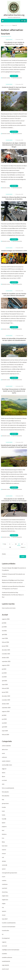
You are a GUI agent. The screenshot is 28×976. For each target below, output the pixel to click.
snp (3, 907)
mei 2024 (4, 723)
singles (3, 903)
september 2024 (6, 707)
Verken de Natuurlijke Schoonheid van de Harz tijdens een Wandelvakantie (14, 339)
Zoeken (4, 554)
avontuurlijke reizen (7, 765)
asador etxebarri (6, 761)
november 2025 (6, 653)
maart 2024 (5, 730)
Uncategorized (9, 39)
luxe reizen (4, 845)
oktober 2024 (5, 703)
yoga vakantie (5, 965)
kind (3, 830)
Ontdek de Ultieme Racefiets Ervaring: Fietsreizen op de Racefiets (14, 198)
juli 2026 (4, 623)
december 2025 (6, 650)
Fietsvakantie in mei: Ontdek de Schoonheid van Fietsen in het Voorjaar (14, 500)
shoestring (4, 892)
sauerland (4, 888)
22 (16, 544)
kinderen (4, 834)
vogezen (4, 942)
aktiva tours (5, 749)
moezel (4, 853)
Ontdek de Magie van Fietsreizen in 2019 (14, 250)
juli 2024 (4, 715)
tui (2, 934)
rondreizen (5, 884)
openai (3, 869)
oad (3, 857)
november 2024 (6, 700)
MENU (22, 21)
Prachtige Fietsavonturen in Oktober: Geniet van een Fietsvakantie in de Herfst (14, 391)
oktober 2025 (5, 657)
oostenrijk (4, 865)
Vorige (4, 544)
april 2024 (4, 727)
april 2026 (4, 634)
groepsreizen (5, 803)
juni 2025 (4, 673)
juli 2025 (4, 669)
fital (3, 799)
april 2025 (4, 680)
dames (3, 772)
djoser (3, 776)
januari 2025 (5, 692)
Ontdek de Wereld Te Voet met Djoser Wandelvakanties (14, 88)
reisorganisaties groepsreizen (9, 872)
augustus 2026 (5, 619)
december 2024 (6, 696)
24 (22, 544)
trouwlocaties (5, 930)
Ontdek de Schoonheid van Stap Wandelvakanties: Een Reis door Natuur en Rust (13, 595)
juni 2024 (4, 719)
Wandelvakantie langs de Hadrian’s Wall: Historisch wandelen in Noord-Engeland (14, 446)
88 (10, 547)
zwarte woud (5, 969)
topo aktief (5, 919)
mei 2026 (4, 630)
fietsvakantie (5, 792)
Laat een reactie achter (17, 77)
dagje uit (4, 768)
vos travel (4, 946)
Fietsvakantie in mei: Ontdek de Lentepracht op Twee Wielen (14, 43)
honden (4, 807)
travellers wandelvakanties (9, 922)
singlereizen (5, 899)
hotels (3, 815)
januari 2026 (5, 646)
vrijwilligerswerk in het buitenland (10, 949)
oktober (4, 861)
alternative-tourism (6, 77)
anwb (3, 753)
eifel (3, 784)
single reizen (5, 895)
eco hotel (4, 780)
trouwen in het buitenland (8, 926)
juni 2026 (4, 626)
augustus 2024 (5, 711)
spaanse (4, 911)
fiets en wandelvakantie (8, 788)
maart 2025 (5, 684)
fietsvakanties (5, 795)
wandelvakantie (6, 961)
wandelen (4, 953)
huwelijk (4, 819)
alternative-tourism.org (14, 15)
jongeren (4, 826)
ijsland (3, 822)
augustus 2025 (5, 665)
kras (3, 838)
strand (3, 915)
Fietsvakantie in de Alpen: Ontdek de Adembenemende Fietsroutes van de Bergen (14, 145)
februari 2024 (5, 734)
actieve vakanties (6, 745)
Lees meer (14, 76)
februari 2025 (5, 688)
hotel (3, 811)
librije (3, 842)
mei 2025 (4, 676)
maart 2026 (5, 638)
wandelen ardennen (7, 957)
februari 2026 (5, 642)
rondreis (4, 880)
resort (3, 876)
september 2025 (6, 661)
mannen (4, 849)
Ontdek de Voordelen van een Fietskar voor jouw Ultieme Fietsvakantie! (14, 294)
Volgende (23, 547)
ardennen (4, 757)
